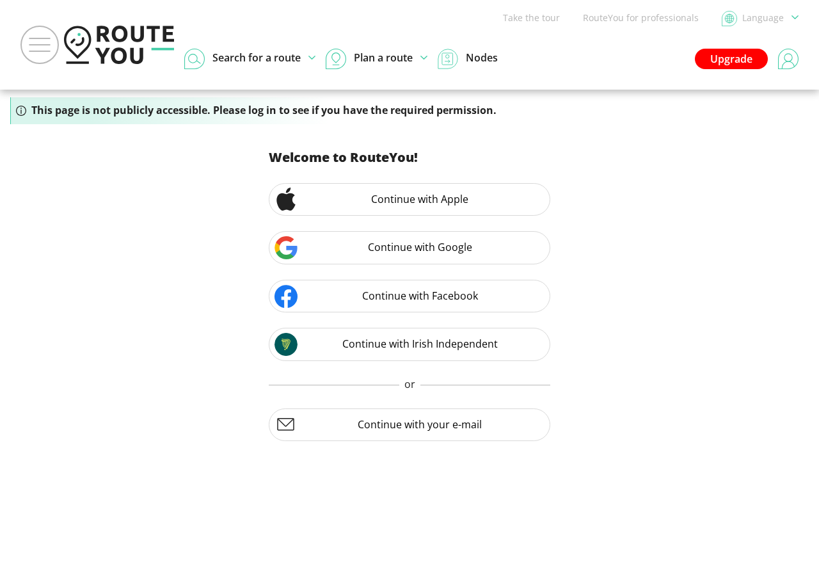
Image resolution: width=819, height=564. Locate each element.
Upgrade (731, 59)
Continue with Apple (419, 199)
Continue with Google (420, 247)
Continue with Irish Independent (420, 344)
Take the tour (531, 18)
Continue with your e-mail (420, 424)
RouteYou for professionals (641, 18)
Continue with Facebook (420, 296)
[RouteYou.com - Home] (119, 45)
